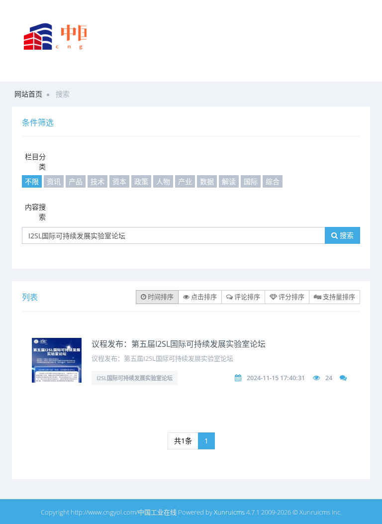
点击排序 (203, 296)
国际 (251, 181)
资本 (119, 181)
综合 (273, 181)
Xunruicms (229, 512)
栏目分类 (35, 161)
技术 (97, 181)
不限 (32, 181)
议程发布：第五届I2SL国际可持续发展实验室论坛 (179, 343)
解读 (229, 181)
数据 (207, 181)
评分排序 (290, 296)
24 (328, 377)
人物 (163, 181)
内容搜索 (35, 211)
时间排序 (160, 296)
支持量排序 (338, 296)
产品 (76, 181)
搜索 (346, 235)
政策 (141, 181)
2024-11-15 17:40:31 (276, 377)
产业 (185, 181)
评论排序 (246, 296)
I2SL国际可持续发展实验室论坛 (134, 378)
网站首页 (28, 94)
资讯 (54, 181)
